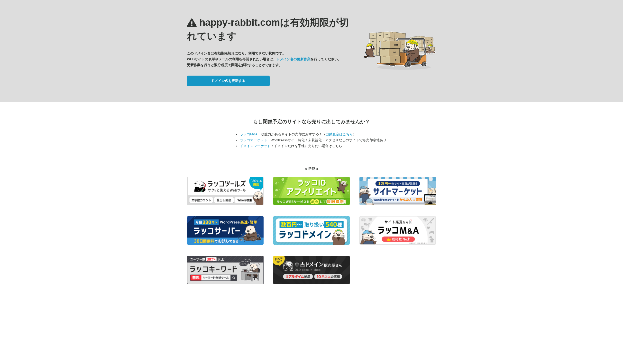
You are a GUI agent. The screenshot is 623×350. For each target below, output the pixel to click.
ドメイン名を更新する (228, 81)
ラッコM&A (248, 134)
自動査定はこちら (339, 134)
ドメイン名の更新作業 (293, 59)
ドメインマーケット (255, 146)
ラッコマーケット (253, 140)
